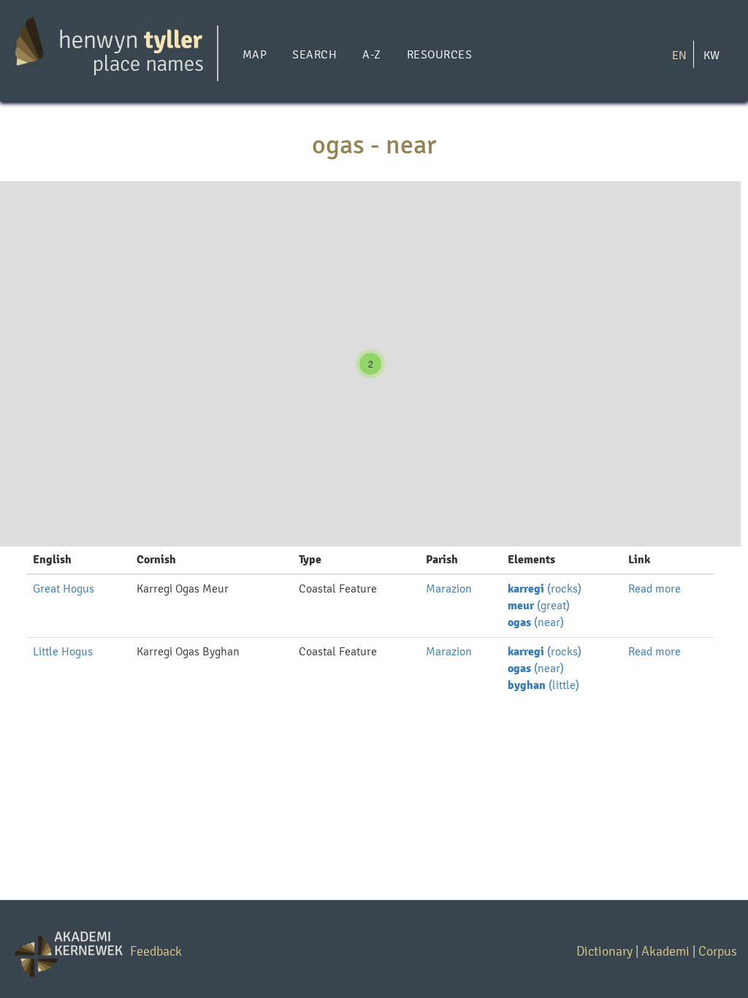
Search (314, 54)
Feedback (156, 951)
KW (711, 54)
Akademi (665, 951)
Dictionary (604, 951)
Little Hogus (63, 651)
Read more (654, 588)
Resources (439, 54)
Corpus (717, 951)
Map (255, 54)
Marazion (449, 588)
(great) (539, 605)
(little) (543, 685)
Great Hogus (63, 588)
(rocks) (544, 588)
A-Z (371, 54)
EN (679, 54)
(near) (536, 622)
